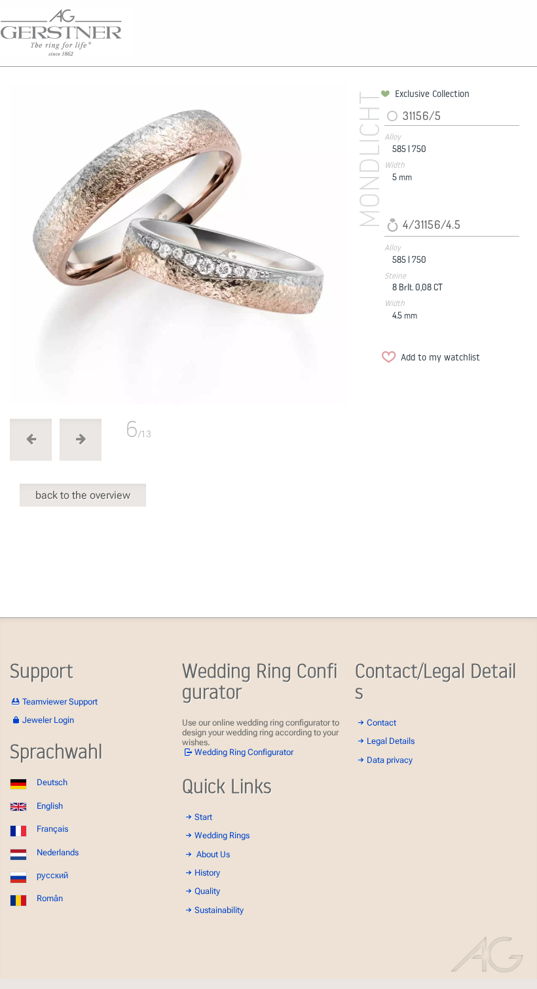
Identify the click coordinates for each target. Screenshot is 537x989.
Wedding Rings (222, 835)
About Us (213, 854)
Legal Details (391, 741)
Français (52, 829)
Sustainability (219, 910)
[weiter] (193, 246)
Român (50, 898)
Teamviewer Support (60, 702)
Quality (207, 891)
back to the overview (82, 495)
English (50, 806)
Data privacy (390, 760)
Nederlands (58, 852)
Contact (381, 722)
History (207, 873)
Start (203, 817)
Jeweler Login (48, 720)
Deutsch (52, 782)
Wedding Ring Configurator (243, 752)
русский (52, 875)
